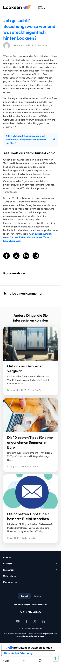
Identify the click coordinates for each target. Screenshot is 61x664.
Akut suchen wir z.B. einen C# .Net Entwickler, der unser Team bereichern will (27, 237)
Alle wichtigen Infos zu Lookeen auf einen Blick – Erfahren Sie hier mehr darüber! (26, 139)
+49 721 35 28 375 (32, 611)
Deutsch (24, 596)
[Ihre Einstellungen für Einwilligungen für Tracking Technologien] (55, 658)
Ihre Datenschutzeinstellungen (32, 647)
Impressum (48, 633)
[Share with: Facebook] (6, 258)
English (37, 596)
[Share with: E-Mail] (36, 258)
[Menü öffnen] (56, 7)
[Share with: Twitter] (16, 258)
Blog (7, 660)
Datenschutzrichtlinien (33, 636)
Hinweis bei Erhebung (18, 653)
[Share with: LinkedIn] (26, 258)
